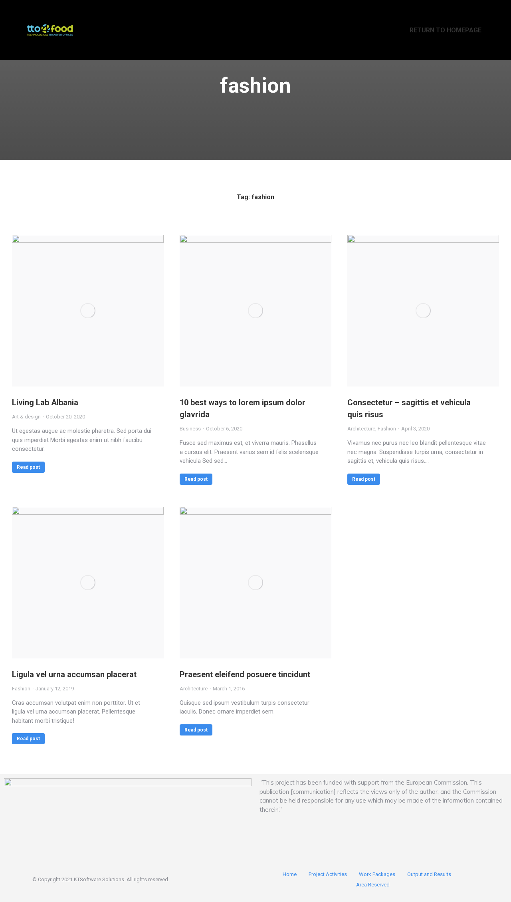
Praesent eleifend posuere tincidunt (245, 674)
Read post (28, 467)
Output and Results (429, 874)
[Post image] (88, 311)
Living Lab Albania (45, 402)
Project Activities (328, 874)
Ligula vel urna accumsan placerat (74, 674)
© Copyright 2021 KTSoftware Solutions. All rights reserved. (100, 879)
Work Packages (377, 874)
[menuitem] (440, 30)
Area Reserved (373, 885)
